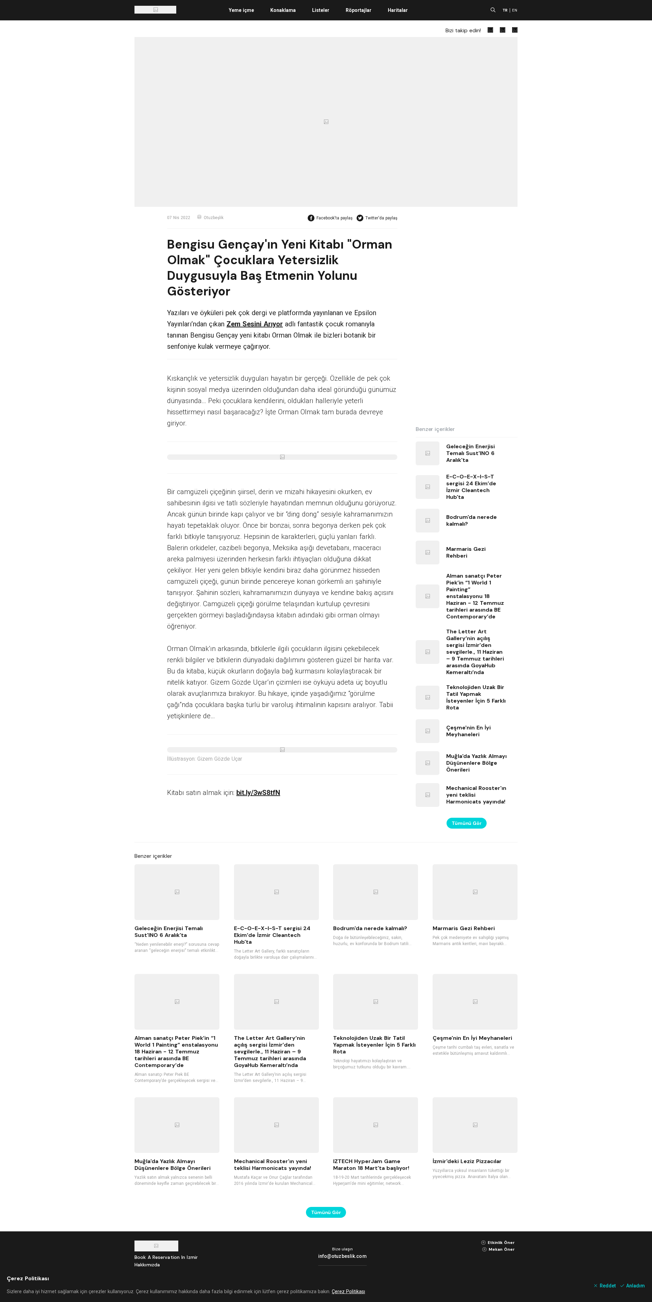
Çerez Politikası (348, 1291)
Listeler (320, 10)
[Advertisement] (467, 316)
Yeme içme (241, 10)
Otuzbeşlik (213, 217)
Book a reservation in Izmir (166, 1257)
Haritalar (398, 10)
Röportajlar (359, 10)
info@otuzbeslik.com (342, 1256)
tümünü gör (467, 823)
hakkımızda (147, 1264)
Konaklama (283, 10)
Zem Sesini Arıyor (255, 324)
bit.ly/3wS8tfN (258, 793)
